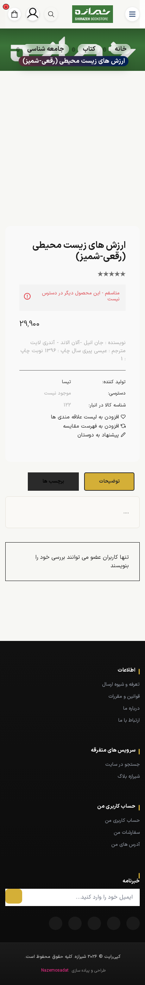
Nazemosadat (55, 970)
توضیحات (109, 481)
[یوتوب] (75, 923)
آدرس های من (125, 844)
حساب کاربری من (122, 820)
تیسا (66, 382)
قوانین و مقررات (124, 696)
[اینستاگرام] (55, 923)
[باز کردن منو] (132, 14)
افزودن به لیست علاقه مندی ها (85, 417)
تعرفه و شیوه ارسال (121, 684)
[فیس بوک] (133, 923)
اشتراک (13, 896)
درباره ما (131, 708)
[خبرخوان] (94, 923)
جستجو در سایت (122, 764)
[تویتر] (113, 923)
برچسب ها (53, 481)
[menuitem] (72, 684)
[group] (51, 14)
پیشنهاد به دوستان (98, 435)
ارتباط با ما (129, 720)
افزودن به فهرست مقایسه (91, 426)
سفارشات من (127, 832)
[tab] (110, 481)
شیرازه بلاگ (129, 776)
